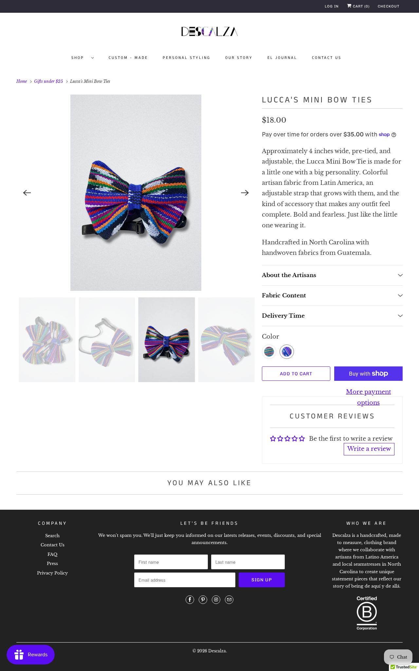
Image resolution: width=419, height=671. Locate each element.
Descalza (217, 650)
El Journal (282, 58)
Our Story (239, 58)
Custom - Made (128, 58)
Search (52, 536)
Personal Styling (186, 58)
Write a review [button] (369, 448)
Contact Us (326, 58)
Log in (332, 6)
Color (270, 336)
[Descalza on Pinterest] (203, 599)
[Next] (245, 192)
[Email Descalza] (229, 599)
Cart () (361, 6)
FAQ (52, 554)
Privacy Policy (52, 573)
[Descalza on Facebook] (190, 599)
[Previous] (27, 192)
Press (52, 563)
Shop (79, 58)
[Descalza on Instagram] (216, 599)
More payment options (368, 397)
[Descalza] (209, 33)
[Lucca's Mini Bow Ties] (136, 193)
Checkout (388, 6)
